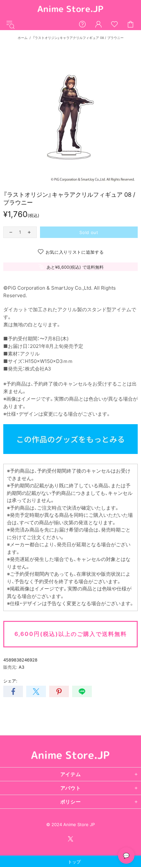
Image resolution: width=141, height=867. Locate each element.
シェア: (10, 680)
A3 (21, 667)
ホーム (23, 38)
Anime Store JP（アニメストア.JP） (70, 9)
